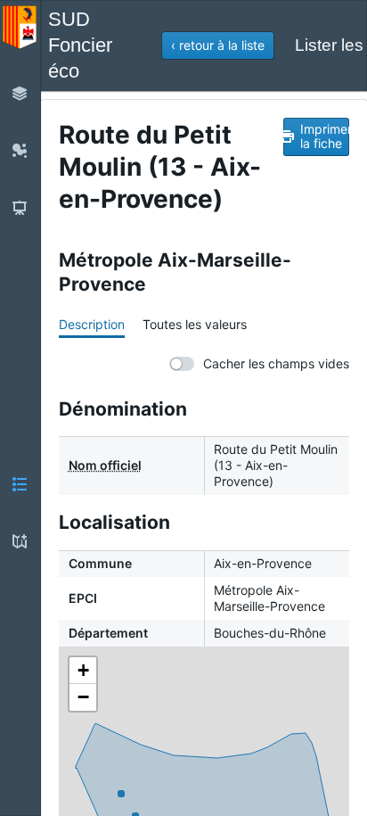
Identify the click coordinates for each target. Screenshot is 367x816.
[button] (217, 45)
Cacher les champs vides (276, 363)
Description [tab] (92, 324)
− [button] (83, 697)
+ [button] (83, 670)
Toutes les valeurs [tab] (195, 324)
